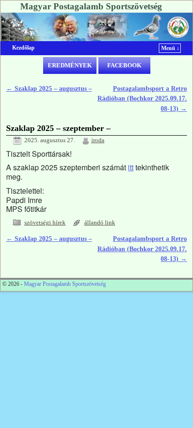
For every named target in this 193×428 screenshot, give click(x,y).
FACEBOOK (124, 65)
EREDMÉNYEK (70, 65)
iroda (97, 140)
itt (131, 167)
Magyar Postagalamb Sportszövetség (91, 6)
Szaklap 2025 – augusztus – (49, 88)
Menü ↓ (170, 48)
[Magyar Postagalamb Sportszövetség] (96, 27)
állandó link (99, 222)
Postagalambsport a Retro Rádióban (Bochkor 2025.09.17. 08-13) (142, 98)
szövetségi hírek (45, 222)
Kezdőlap (23, 47)
